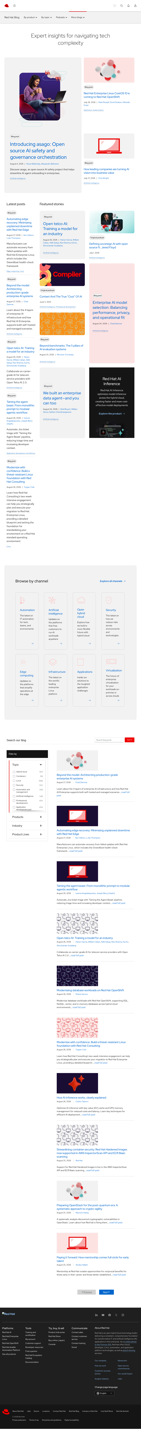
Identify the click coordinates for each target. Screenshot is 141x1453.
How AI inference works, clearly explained (81, 1097)
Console (51, 1344)
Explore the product (110, 413)
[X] (116, 1315)
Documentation (32, 1362)
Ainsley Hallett (82, 1265)
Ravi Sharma (18, 362)
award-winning (129, 1350)
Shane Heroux (82, 994)
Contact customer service (79, 1337)
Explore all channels (111, 581)
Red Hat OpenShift (10, 1343)
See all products (9, 1354)
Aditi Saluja (54, 242)
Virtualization (114, 670)
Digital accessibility (72, 1420)
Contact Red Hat (59, 1411)
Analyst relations (102, 1379)
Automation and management (23, 790)
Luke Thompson (14, 238)
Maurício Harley (82, 1212)
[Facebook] (109, 1315)
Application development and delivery (21, 453)
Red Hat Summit (122, 1411)
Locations (46, 1411)
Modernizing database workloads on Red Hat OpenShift (90, 990)
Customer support (33, 1343)
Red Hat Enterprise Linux (10, 1337)
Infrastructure (57, 672)
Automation (27, 610)
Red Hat (79, 1160)
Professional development (66, 307)
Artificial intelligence (18, 178)
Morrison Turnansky (65, 354)
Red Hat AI (6, 1332)
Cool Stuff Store (107, 1411)
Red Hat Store (54, 1336)
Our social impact (125, 1373)
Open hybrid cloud (81, 613)
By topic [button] (45, 17)
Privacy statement (19, 1420)
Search (129, 740)
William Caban (19, 360)
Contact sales (77, 1332)
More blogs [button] (76, 17)
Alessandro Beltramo (50, 164)
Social (74, 1347)
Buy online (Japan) (56, 1340)
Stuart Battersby (33, 164)
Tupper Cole (29, 487)
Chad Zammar (116, 323)
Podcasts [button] (60, 17)
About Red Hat (18, 1411)
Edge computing (13, 271)
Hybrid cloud (21, 771)
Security (111, 610)
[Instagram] (122, 1315)
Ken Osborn (29, 235)
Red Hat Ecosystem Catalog (33, 1356)
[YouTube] (103, 1315)
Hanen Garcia (66, 240)
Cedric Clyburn (82, 1101)
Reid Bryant (65, 409)
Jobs (120, 1379)
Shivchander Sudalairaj (16, 365)
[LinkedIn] (96, 1315)
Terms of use (34, 1420)
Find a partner (31, 1351)
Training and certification (30, 1333)
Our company (100, 1360)
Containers (21, 776)
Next (105, 1292)
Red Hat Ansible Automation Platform (11, 1348)
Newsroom (122, 1360)
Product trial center (56, 1332)
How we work (100, 1365)
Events (36, 1411)
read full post (76, 851)
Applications (84, 672)
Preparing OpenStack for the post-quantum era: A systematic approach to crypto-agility (87, 1207)
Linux (22, 271)
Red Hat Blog (11, 17)
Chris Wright (103, 178)
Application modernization (94, 110)
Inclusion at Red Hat (89, 1411)
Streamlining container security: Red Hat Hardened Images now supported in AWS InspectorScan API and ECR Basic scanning (92, 1153)
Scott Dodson (116, 102)
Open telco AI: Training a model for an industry (85, 938)
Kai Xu (27, 362)
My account (30, 1339)
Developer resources (34, 1347)
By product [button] (29, 17)
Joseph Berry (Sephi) (106, 893)
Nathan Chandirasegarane (60, 412)
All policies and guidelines (51, 1420)
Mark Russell (103, 102)
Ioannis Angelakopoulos (86, 893)
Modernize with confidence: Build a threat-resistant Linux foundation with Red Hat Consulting (91, 1043)
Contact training (78, 1343)
